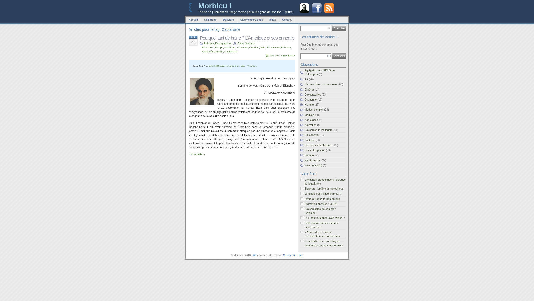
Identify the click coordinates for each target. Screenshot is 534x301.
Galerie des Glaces (251, 19)
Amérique (229, 47)
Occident (254, 47)
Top (301, 255)
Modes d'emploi (314, 109)
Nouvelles (310, 124)
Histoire (309, 104)
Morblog (309, 114)
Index (272, 19)
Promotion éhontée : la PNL (321, 203)
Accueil (193, 19)
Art (306, 79)
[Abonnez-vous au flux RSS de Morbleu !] (329, 12)
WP (255, 255)
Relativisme (273, 47)
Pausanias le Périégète (318, 129)
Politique (209, 43)
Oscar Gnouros (246, 43)
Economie (311, 99)
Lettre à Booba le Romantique (322, 198)
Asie (262, 47)
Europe (219, 47)
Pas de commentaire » (282, 55)
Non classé (311, 119)
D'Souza (286, 47)
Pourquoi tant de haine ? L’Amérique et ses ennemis (247, 38)
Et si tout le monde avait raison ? (325, 217)
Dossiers (228, 19)
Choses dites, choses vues (321, 84)
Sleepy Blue (290, 255)
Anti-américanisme (212, 51)
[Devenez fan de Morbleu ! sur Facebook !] (316, 13)
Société (309, 155)
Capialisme (230, 51)
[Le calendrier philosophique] (304, 12)
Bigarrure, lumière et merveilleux (324, 188)
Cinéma (309, 89)
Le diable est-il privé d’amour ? (323, 193)
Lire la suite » (197, 154)
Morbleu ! (215, 5)
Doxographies (223, 43)
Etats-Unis (208, 47)
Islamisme (242, 47)
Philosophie (312, 134)
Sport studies (313, 160)
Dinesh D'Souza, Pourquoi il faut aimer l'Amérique (233, 66)
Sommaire (210, 19)
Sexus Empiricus (315, 150)
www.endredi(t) (313, 165)
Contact (287, 19)
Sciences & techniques (318, 145)
